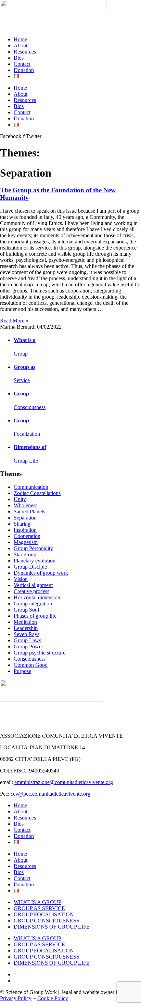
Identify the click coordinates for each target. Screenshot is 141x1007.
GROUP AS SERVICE (39, 908)
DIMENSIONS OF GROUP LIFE (52, 927)
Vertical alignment (33, 585)
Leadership (26, 628)
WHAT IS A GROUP (37, 902)
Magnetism (26, 542)
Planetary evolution (34, 560)
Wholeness (25, 505)
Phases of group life (35, 616)
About (20, 45)
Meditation (25, 622)
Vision (21, 579)
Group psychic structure (39, 653)
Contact (22, 64)
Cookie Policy (52, 998)
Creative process (31, 591)
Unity (20, 499)
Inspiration (25, 530)
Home (20, 39)
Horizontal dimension (37, 597)
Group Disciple (30, 567)
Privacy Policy (15, 998)
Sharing (22, 524)
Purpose (22, 671)
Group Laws (27, 640)
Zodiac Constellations (37, 493)
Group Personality (33, 548)
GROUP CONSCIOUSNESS (46, 920)
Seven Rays (26, 634)
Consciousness (30, 659)
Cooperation (27, 536)
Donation (24, 70)
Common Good (31, 665)
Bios (19, 58)
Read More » (14, 321)
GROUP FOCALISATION (44, 914)
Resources (25, 52)
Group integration (33, 603)
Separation (25, 518)
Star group (25, 554)
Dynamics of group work (41, 573)
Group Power (28, 646)
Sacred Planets (29, 511)
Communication (31, 487)
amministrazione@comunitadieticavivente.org (63, 782)
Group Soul (26, 610)
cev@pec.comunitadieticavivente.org (50, 794)
